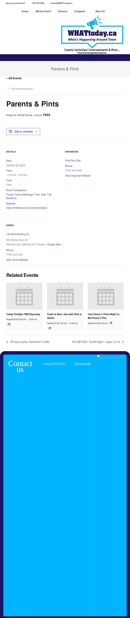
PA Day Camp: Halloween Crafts (29, 342)
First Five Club (73, 160)
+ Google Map (53, 244)
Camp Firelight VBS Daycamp (23, 314)
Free (37, 194)
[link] (110, 482)
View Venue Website (17, 259)
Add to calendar (24, 131)
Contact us (20, 366)
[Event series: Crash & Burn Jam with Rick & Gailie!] (50, 328)
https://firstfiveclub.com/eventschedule (26, 207)
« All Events (13, 78)
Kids (43, 194)
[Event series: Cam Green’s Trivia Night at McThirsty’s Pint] (111, 323)
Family (9, 194)
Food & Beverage (24, 194)
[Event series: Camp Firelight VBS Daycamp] (9, 324)
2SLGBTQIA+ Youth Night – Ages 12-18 (96, 342)
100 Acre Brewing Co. (18, 234)
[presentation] (24, 296)
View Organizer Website (78, 175)
